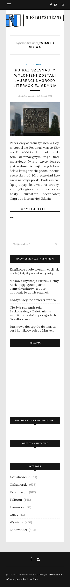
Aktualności (35, 64)
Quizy (14, 515)
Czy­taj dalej (35, 209)
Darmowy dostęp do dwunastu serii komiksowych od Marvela (33, 328)
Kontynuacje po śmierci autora (33, 300)
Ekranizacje (18, 492)
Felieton (16, 499)
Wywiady (16, 522)
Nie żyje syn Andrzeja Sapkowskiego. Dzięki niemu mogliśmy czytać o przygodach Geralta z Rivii (33, 313)
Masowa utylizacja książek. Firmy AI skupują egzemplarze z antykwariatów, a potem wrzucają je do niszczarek (34, 286)
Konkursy (17, 507)
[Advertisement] (35, 381)
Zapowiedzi (18, 530)
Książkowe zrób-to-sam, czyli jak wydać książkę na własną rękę (34, 271)
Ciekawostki (18, 484)
